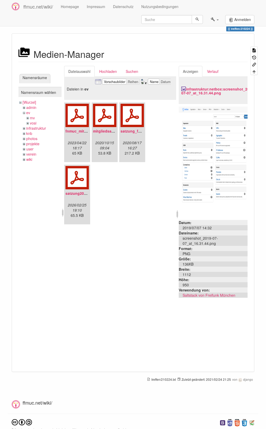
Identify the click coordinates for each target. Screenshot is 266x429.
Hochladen (108, 71)
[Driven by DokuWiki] (251, 422)
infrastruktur (36, 128)
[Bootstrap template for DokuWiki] (222, 422)
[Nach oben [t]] (254, 71)
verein (31, 154)
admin (31, 107)
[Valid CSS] (244, 422)
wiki (29, 159)
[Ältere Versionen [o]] (254, 57)
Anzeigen (190, 71)
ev (28, 112)
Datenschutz (123, 6)
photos (31, 138)
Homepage (70, 6)
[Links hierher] (254, 64)
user (30, 148)
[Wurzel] (29, 102)
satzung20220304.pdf (84, 193)
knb (29, 133)
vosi (33, 123)
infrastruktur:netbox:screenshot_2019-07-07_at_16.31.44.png (218, 90)
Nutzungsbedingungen (159, 6)
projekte (32, 143)
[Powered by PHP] (229, 422)
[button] (215, 19)
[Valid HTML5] (237, 422)
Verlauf (212, 71)
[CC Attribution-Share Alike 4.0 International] (22, 421)
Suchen (132, 71)
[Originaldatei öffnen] (213, 161)
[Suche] (197, 19)
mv (32, 117)
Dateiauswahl (79, 71)
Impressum (96, 6)
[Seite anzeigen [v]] (254, 50)
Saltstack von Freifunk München (209, 295)
